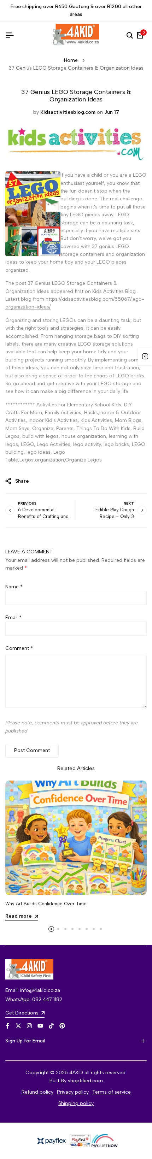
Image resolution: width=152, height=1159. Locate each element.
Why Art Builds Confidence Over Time (46, 903)
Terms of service (111, 1092)
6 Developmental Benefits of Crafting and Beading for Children (43, 516)
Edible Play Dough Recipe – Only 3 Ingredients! (114, 516)
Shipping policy (76, 1103)
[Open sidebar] (145, 356)
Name (14, 587)
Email (13, 617)
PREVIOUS (27, 503)
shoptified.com (85, 1081)
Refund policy (37, 1092)
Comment (19, 648)
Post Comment (32, 750)
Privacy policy (73, 1092)
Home (71, 60)
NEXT (129, 503)
